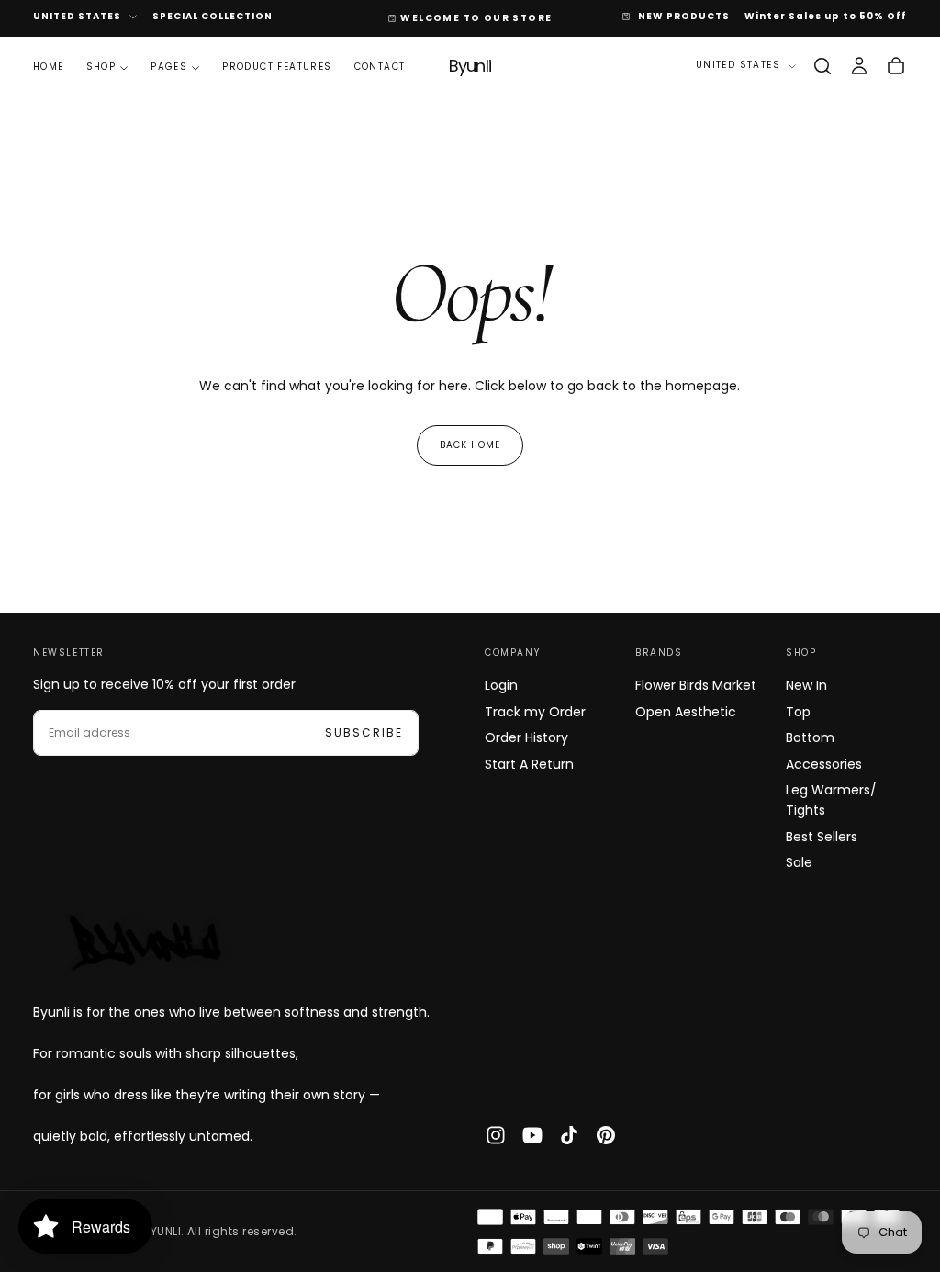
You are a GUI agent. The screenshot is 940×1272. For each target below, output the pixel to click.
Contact (380, 66)
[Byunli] (143, 942)
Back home (470, 445)
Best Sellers (821, 836)
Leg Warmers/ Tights (831, 800)
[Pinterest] (606, 1135)
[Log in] (859, 66)
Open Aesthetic (685, 712)
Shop (101, 66)
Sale (799, 862)
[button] (822, 66)
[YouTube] (532, 1135)
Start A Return (529, 764)
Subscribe (364, 732)
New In (806, 685)
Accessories (824, 764)
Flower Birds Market (695, 685)
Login (501, 685)
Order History (526, 737)
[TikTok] (569, 1135)
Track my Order (535, 712)
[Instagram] (496, 1135)
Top (798, 712)
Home (48, 66)
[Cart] (896, 66)
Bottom (810, 737)
